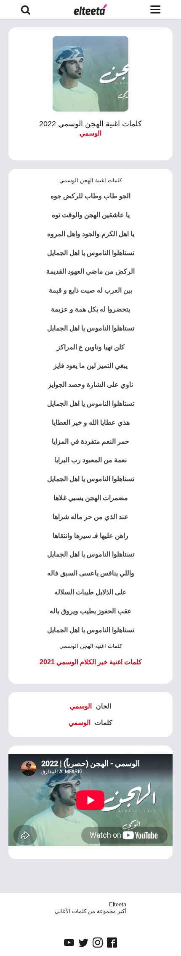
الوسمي (90, 133)
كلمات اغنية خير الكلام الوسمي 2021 (91, 662)
